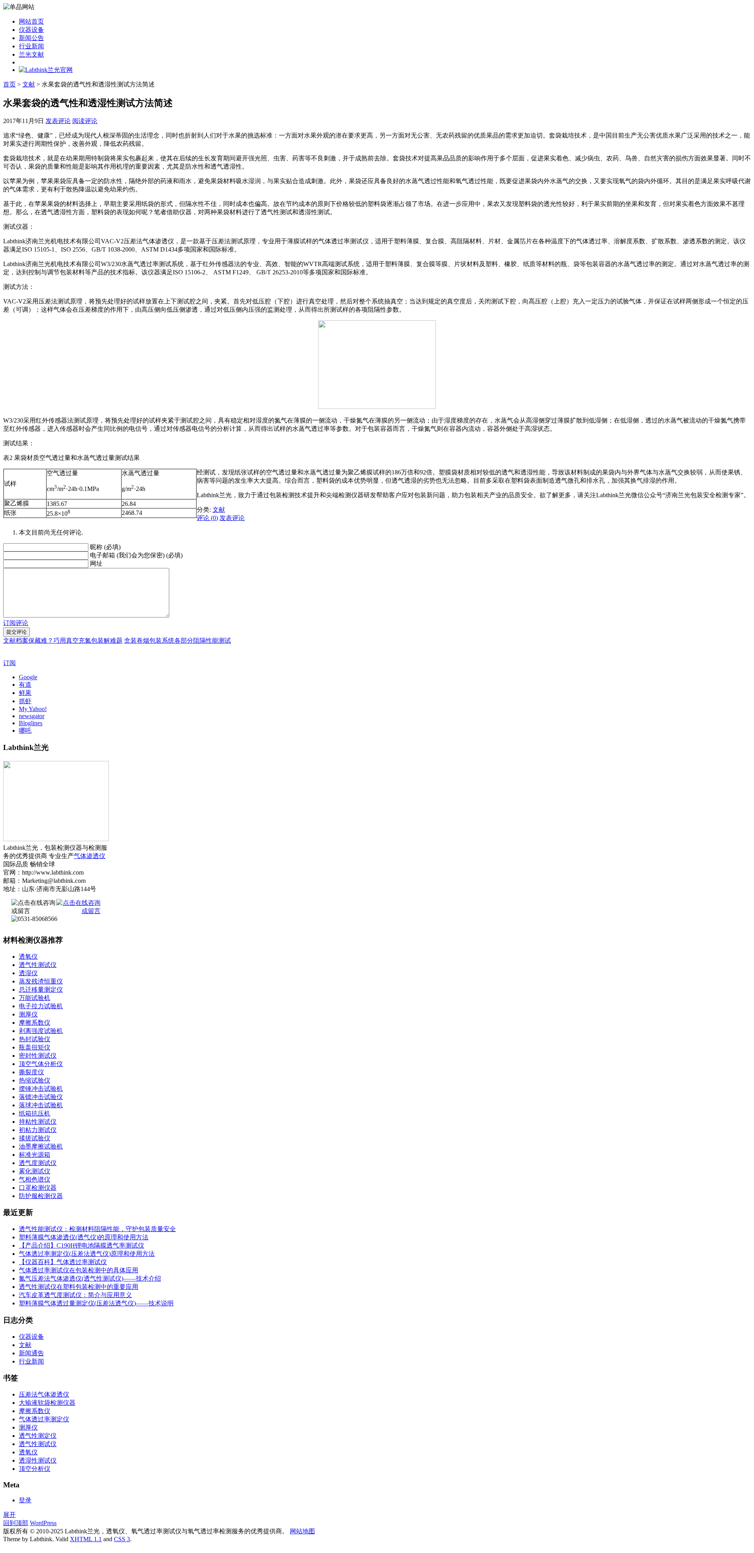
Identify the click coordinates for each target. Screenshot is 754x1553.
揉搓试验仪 (34, 1138)
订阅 (9, 663)
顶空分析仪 (34, 1468)
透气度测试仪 (38, 1163)
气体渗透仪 (89, 856)
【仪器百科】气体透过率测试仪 (63, 1262)
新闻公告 (31, 38)
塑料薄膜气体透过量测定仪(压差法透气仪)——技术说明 (96, 1303)
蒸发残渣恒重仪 (41, 981)
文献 (28, 84)
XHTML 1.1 (86, 1539)
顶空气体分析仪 (41, 1063)
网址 (96, 563)
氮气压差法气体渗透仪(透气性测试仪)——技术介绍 (90, 1278)
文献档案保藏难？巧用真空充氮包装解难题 (63, 640)
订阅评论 (15, 622)
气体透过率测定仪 (44, 1419)
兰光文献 (31, 54)
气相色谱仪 (34, 1179)
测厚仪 (28, 1014)
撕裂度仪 (31, 1072)
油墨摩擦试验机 (41, 1146)
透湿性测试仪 (38, 1460)
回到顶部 (15, 1523)
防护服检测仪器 (41, 1196)
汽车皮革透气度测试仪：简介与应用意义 (75, 1295)
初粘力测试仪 (38, 1130)
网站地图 (302, 1531)
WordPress (43, 1523)
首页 (9, 84)
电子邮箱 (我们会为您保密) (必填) (136, 555)
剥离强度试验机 (41, 1030)
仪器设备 (31, 29)
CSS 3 (122, 1539)
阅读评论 (84, 121)
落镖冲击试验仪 (41, 1097)
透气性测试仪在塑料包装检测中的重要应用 (78, 1286)
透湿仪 (28, 973)
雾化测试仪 (34, 1171)
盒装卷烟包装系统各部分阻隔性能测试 (177, 640)
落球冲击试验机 (41, 1105)
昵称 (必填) (105, 547)
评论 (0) (207, 518)
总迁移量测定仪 (41, 989)
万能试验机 (34, 997)
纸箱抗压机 (34, 1113)
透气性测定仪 (38, 1435)
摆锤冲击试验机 (41, 1088)
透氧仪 (28, 956)
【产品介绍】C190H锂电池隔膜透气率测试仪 (81, 1245)
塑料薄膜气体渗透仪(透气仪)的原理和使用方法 (83, 1237)
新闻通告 (31, 1353)
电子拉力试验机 (41, 1006)
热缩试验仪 (34, 1080)
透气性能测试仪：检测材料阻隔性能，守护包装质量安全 (97, 1229)
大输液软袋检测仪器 (47, 1402)
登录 (25, 1500)
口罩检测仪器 (38, 1187)
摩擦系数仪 (34, 1022)
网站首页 (31, 21)
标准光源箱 (34, 1154)
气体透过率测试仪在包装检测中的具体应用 (78, 1270)
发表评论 (58, 121)
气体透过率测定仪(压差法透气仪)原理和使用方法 (87, 1253)
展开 (9, 1514)
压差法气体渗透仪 (44, 1394)
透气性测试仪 (38, 964)
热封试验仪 (34, 1039)
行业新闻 (31, 46)
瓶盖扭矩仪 (34, 1047)
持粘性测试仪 (38, 1121)
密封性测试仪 (38, 1055)
